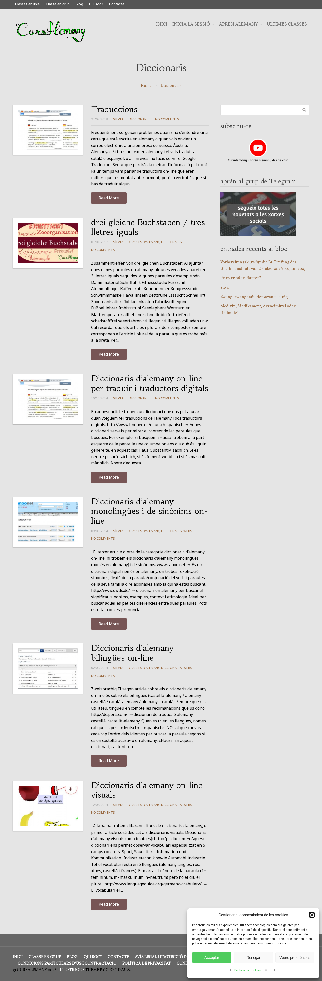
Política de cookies (247, 970)
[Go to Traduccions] (48, 130)
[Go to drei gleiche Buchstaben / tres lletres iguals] (48, 243)
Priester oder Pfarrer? (240, 278)
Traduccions (114, 109)
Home (146, 86)
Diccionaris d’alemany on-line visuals (147, 790)
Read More (109, 198)
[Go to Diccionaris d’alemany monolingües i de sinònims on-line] (48, 522)
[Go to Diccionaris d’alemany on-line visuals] (48, 806)
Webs (187, 531)
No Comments (167, 119)
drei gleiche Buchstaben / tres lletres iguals (148, 227)
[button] (311, 914)
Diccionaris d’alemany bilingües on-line (132, 653)
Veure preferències (294, 957)
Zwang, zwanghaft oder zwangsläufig (254, 297)
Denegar (253, 957)
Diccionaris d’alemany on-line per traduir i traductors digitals (149, 383)
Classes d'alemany (144, 242)
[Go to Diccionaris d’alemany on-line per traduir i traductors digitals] (48, 399)
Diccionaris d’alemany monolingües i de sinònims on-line (149, 511)
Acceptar (211, 957)
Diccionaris (170, 86)
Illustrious (71, 970)
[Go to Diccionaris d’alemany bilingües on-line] (48, 668)
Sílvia (118, 119)
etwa (224, 287)
